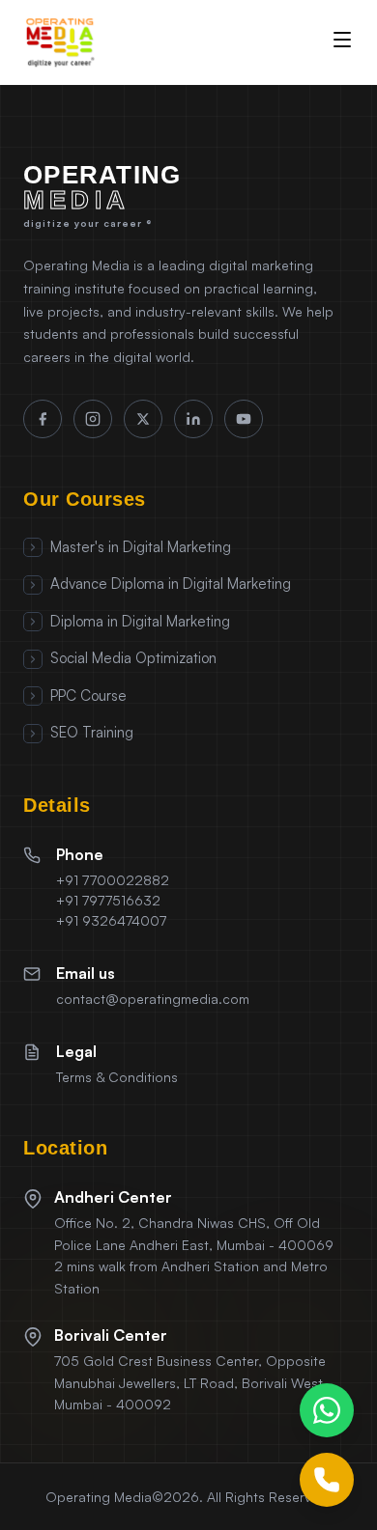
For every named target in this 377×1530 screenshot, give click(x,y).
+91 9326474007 (111, 920)
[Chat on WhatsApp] (327, 1410)
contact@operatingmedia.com (152, 998)
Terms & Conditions (117, 1077)
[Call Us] (327, 1480)
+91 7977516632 (108, 900)
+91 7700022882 (112, 880)
